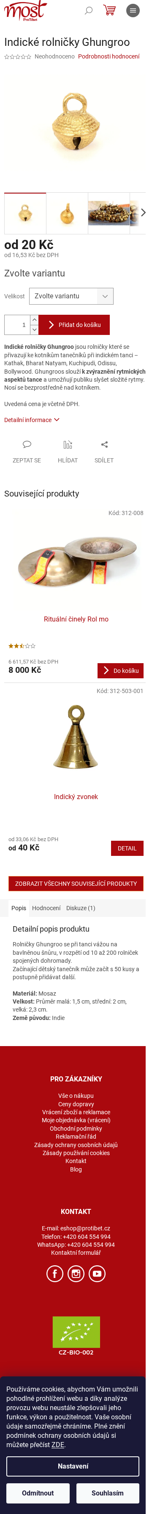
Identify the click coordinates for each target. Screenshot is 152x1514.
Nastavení (73, 1466)
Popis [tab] (18, 908)
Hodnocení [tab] (46, 908)
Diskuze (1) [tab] (80, 908)
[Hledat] (88, 10)
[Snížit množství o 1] (34, 330)
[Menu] (133, 10)
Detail (127, 848)
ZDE (58, 1445)
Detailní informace (28, 420)
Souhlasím (108, 1493)
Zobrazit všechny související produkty (76, 883)
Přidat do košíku (80, 324)
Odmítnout (38, 1493)
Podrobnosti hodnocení (108, 56)
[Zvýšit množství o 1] (34, 320)
